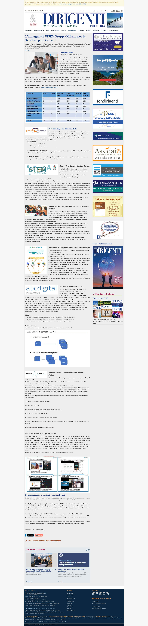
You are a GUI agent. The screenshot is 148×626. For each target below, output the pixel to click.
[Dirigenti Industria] (74, 20)
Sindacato (96, 30)
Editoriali (60, 581)
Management (55, 30)
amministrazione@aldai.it (99, 603)
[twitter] (114, 11)
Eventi (28, 581)
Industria (81, 30)
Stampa (40, 535)
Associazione (114, 30)
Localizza (101, 10)
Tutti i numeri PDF (100, 298)
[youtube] (117, 11)
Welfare (88, 30)
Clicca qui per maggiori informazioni (69, 4)
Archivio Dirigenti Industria (103, 294)
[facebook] (112, 11)
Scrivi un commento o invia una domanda (44, 541)
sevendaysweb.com (37, 624)
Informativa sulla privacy (99, 608)
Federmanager (39, 30)
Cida (47, 30)
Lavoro (63, 30)
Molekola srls (54, 624)
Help (107, 10)
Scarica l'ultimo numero (102, 244)
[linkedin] (119, 11)
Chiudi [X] (83, 4)
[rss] (121, 11)
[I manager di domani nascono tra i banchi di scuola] (74, 560)
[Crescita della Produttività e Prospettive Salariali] (41, 560)
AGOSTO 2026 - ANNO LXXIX (34, 10)
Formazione (72, 30)
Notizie (104, 30)
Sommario (28, 30)
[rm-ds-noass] (115, 20)
